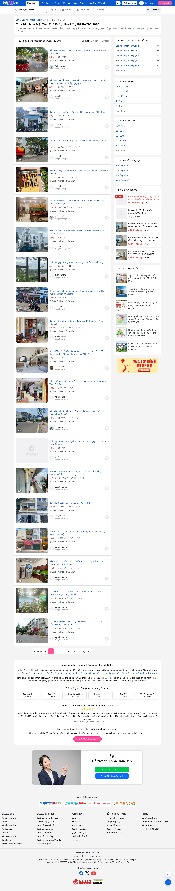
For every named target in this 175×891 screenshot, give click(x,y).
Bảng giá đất (147, 825)
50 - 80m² (120, 135)
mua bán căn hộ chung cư (53, 673)
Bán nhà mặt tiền (9, 825)
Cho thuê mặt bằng (44, 832)
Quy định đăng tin (114, 829)
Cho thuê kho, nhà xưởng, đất (49, 840)
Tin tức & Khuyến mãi (115, 818)
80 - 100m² (121, 140)
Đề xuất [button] (85, 40)
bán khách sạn (150, 673)
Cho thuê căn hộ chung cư (47, 818)
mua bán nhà (72, 673)
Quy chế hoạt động (79, 829)
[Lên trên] (168, 874)
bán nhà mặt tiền (88, 673)
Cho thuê (45, 3)
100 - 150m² (121, 145)
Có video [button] (105, 40)
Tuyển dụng (76, 825)
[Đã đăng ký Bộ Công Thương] (81, 881)
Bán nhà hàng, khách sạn (12, 843)
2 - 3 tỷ (119, 106)
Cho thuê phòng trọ (45, 829)
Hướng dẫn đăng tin (115, 825)
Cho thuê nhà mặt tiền (46, 825)
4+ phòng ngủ (122, 180)
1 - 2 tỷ (119, 101)
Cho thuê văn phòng (45, 836)
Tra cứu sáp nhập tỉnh (150, 818)
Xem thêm (120, 70)
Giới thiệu (76, 821)
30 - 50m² (120, 131)
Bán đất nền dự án (9, 836)
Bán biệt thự (7, 829)
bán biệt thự (102, 673)
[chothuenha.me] (99, 804)
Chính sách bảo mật (80, 836)
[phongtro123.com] (50, 804)
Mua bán (31, 3)
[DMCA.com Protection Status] (98, 881)
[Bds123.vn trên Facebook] (81, 873)
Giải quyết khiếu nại (115, 832)
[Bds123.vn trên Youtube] (93, 873)
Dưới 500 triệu (122, 86)
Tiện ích (101, 3)
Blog (82, 3)
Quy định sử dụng (79, 832)
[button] (118, 3)
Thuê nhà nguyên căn (45, 821)
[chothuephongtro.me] (124, 804)
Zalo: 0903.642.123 (113, 776)
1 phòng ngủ (122, 165)
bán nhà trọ (136, 673)
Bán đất (5, 832)
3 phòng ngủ (122, 175)
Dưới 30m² (121, 126)
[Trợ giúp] (168, 882)
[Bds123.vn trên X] (87, 873)
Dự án (57, 3)
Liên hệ (75, 840)
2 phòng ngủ (122, 170)
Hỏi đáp (92, 3)
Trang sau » (85, 651)
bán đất (112, 673)
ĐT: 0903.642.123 (113, 769)
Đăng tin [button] (166, 3)
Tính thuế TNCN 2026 (150, 829)
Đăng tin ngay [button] (89, 739)
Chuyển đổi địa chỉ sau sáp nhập (155, 821)
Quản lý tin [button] (131, 3)
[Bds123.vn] (11, 3)
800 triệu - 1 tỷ (122, 96)
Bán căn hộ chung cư (10, 818)
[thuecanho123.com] (75, 804)
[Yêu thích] (107, 67)
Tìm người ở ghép (44, 843)
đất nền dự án (123, 673)
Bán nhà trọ (6, 840)
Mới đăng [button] (95, 40)
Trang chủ (76, 818)
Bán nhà (5, 821)
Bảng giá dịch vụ (70, 3)
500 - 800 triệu (122, 91)
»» (75, 651)
